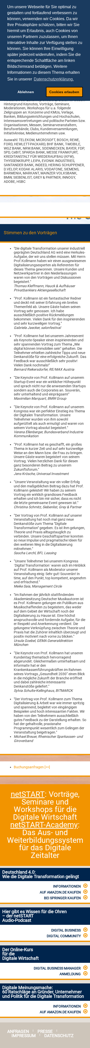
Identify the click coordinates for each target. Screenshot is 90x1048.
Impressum (24, 1036)
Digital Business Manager (57, 968)
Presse (45, 1031)
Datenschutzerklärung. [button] (54, 79)
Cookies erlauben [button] (64, 92)
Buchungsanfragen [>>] (32, 767)
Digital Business (66, 930)
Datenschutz (59, 1036)
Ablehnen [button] (26, 92)
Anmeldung (70, 974)
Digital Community (64, 936)
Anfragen (18, 1031)
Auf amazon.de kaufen (60, 892)
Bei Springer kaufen (62, 898)
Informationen (67, 886)
